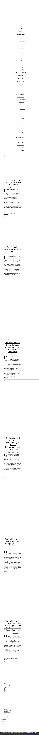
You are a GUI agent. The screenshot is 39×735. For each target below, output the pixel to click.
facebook (3, 721)
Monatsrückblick (22, 41)
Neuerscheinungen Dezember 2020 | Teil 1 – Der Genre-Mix (13, 182)
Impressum (20, 75)
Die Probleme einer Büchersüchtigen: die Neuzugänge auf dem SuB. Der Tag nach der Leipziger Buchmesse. (12, 625)
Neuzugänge (22, 109)
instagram (3, 722)
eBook (22, 130)
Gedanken (22, 39)
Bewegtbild (21, 48)
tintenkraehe (6, 214)
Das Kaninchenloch (20, 28)
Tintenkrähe (20, 31)
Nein (28, 734)
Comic (22, 62)
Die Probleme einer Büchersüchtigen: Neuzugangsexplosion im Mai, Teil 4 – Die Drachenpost (12, 347)
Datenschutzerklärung (20, 72)
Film (22, 116)
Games (22, 53)
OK (1, 731)
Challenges (20, 84)
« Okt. (5, 690)
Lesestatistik (20, 87)
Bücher (22, 60)
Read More (13, 213)
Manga (22, 69)
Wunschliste (20, 81)
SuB (22, 46)
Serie (23, 55)
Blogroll (20, 78)
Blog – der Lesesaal (20, 34)
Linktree (20, 90)
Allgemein (21, 102)
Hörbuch (22, 67)
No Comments (16, 187)
